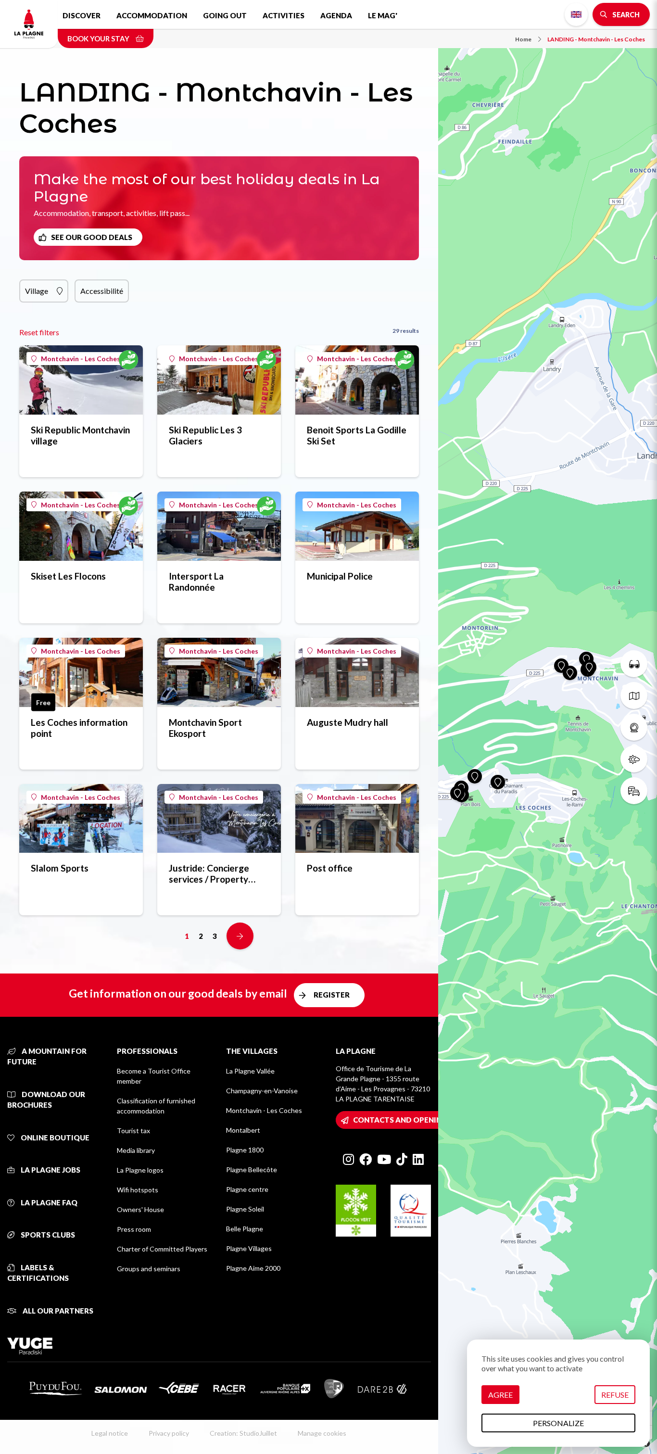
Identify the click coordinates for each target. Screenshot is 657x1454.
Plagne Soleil (245, 1209)
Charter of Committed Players (162, 1249)
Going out (225, 15)
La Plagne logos (140, 1170)
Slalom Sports (59, 867)
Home (523, 39)
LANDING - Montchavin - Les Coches (596, 39)
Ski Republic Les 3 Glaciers (205, 435)
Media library (136, 1150)
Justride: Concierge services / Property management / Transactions (209, 873)
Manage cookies (322, 1433)
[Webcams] (633, 727)
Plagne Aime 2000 (253, 1268)
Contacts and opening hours (414, 1119)
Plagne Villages (249, 1248)
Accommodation (151, 15)
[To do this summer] (633, 663)
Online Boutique (54, 1137)
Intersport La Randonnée (196, 581)
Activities (283, 15)
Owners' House (140, 1209)
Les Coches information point (79, 728)
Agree (500, 1394)
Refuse (615, 1394)
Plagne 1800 (245, 1150)
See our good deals (91, 237)
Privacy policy (169, 1433)
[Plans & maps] (633, 695)
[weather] (633, 759)
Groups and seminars (148, 1268)
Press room (134, 1229)
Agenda (336, 15)
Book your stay (99, 38)
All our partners (57, 1310)
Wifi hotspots (137, 1190)
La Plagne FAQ (48, 1202)
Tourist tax (133, 1130)
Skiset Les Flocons (68, 576)
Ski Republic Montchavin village (80, 435)
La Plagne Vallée (250, 1071)
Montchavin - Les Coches (80, 358)
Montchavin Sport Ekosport (205, 728)
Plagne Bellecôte (251, 1169)
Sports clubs (47, 1234)
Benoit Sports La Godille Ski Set (356, 435)
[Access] (633, 790)
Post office (330, 867)
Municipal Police (340, 576)
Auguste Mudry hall (347, 722)
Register (332, 994)
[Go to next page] (240, 936)
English (576, 14)
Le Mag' (382, 15)
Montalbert (243, 1130)
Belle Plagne (244, 1229)
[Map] (547, 727)
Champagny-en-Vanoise (262, 1091)
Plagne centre (247, 1189)
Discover (82, 15)
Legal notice (109, 1433)
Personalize (558, 1423)
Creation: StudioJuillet (243, 1433)
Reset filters (39, 332)
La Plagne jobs (49, 1169)
